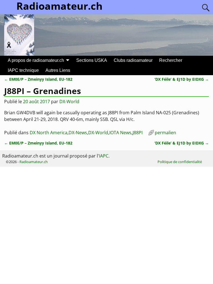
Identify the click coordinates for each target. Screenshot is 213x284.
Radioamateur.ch (33, 161)
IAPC (103, 156)
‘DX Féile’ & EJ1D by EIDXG (181, 79)
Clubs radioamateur (133, 60)
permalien (165, 133)
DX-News (78, 133)
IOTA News (120, 133)
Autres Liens (57, 70)
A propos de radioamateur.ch (36, 60)
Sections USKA (91, 60)
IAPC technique (23, 70)
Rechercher (170, 60)
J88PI (138, 133)
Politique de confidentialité (180, 161)
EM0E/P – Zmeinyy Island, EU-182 (38, 79)
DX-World (98, 133)
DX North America (48, 133)
